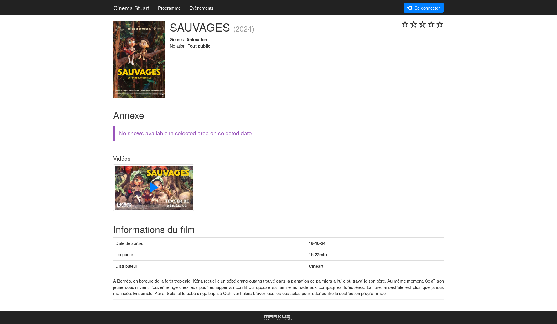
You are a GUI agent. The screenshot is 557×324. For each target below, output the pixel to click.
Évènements (201, 8)
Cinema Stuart (131, 8)
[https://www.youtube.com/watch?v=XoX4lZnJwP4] (153, 188)
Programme (169, 8)
